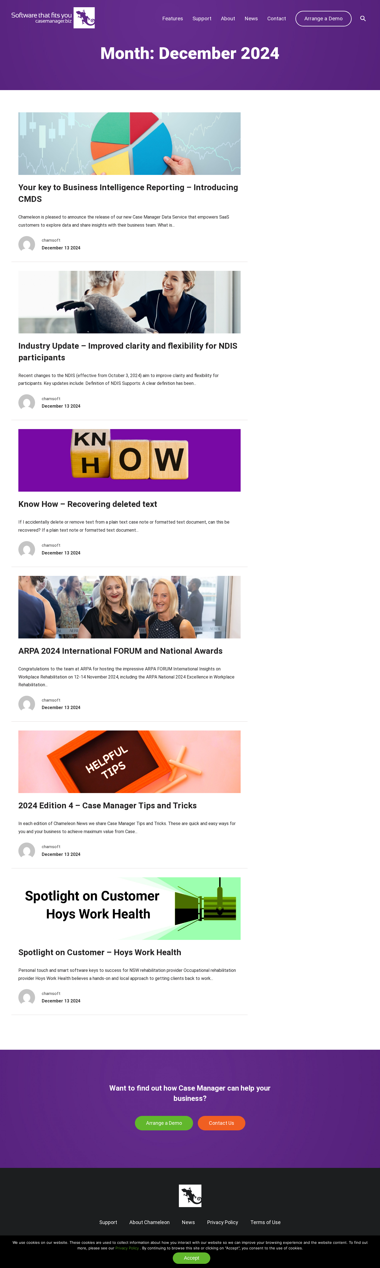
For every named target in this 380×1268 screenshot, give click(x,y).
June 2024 (280, 179)
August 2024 (283, 170)
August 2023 (283, 213)
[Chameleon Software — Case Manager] (53, 26)
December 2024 (287, 162)
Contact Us (221, 1123)
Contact (276, 18)
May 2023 (280, 221)
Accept (191, 1258)
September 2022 (287, 238)
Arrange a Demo (323, 18)
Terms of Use (265, 1222)
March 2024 (282, 187)
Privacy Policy (127, 1248)
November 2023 (287, 196)
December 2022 (287, 230)
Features (172, 18)
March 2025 (282, 153)
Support (202, 18)
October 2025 (284, 136)
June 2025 (280, 145)
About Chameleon (149, 1222)
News (251, 18)
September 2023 (287, 204)
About (228, 18)
